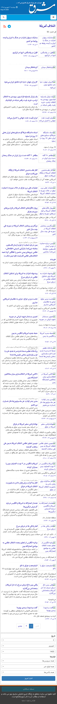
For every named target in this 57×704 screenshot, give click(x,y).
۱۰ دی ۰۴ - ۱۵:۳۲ (50, 182)
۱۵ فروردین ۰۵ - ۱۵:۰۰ (31, 70)
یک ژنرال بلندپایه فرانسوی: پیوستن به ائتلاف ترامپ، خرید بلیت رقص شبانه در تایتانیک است (20, 100)
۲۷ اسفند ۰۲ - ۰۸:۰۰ (49, 458)
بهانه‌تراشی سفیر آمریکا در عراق (25, 424)
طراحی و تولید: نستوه (28, 700)
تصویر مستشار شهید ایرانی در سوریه (23, 316)
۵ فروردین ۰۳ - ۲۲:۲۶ (49, 438)
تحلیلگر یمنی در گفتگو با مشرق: (28, 242)
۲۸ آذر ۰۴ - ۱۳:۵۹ (50, 202)
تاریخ (53, 636)
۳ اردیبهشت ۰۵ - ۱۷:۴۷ (30, 56)
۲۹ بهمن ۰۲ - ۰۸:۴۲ (49, 520)
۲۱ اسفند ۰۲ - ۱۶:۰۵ (49, 476)
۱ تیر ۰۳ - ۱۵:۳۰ (51, 394)
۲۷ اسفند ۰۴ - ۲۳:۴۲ (49, 112)
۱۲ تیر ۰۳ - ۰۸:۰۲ (50, 368)
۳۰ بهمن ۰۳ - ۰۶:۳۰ (49, 268)
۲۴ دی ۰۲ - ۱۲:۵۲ (50, 602)
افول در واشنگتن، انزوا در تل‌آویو (25, 52)
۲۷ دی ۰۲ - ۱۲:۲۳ (50, 579)
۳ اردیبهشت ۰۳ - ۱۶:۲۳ (48, 418)
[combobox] (28, 640)
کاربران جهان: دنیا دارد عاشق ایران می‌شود (21, 82)
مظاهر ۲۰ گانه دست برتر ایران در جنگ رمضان (20, 155)
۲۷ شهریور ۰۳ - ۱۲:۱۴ (49, 311)
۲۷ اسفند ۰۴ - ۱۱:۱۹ (31, 121)
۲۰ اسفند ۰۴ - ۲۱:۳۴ (31, 159)
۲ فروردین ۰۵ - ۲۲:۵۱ (31, 85)
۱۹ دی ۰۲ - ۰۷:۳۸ (50, 619)
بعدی (20, 626)
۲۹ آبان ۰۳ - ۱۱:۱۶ (50, 293)
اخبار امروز (28, 678)
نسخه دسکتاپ (28, 689)
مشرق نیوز (36, 6)
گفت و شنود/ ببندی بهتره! (27, 607)
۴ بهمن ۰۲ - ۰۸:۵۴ (50, 560)
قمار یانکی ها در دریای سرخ (27, 526)
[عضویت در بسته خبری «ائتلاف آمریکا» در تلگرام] (9, 26)
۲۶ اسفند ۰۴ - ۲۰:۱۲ (49, 150)
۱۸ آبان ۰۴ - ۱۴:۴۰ (50, 220)
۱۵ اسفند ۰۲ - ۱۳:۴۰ (49, 497)
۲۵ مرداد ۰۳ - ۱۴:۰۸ (49, 328)
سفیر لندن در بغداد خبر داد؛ (29, 480)
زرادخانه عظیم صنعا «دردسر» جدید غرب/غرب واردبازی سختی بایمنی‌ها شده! (21, 353)
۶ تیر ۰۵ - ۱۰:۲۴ (33, 44)
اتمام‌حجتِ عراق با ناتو (29, 565)
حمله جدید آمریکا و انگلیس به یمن (24, 333)
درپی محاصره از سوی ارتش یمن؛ (28, 398)
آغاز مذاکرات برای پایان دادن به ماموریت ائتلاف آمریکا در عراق (22, 484)
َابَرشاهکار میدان (31, 67)
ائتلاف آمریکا (47, 26)
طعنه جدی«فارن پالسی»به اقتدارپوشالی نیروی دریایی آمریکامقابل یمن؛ (22, 347)
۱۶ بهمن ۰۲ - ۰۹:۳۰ (50, 537)
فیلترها (52, 656)
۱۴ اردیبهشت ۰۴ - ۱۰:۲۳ (30, 238)
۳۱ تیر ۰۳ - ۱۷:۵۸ (50, 342)
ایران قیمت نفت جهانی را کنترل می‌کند (22, 118)
